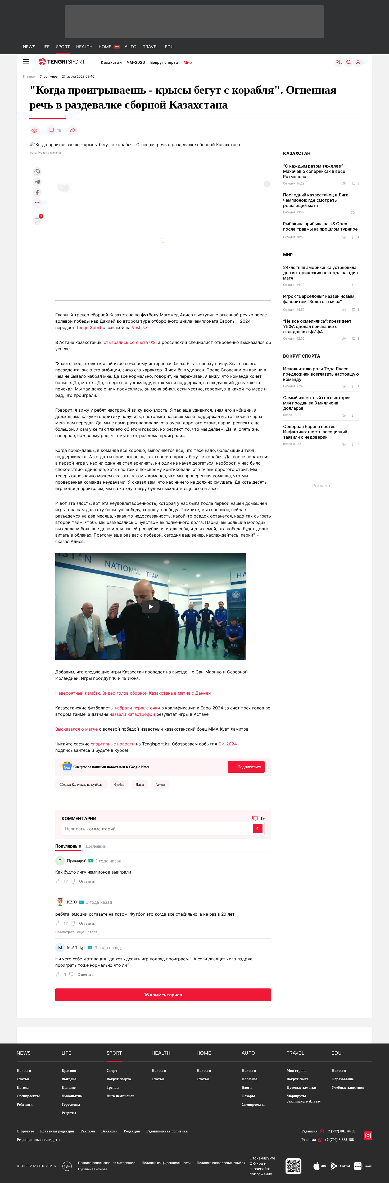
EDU (169, 46)
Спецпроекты (28, 1096)
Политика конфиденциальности (166, 1163)
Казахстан (111, 62)
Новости (24, 1071)
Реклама (87, 1131)
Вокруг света (298, 1079)
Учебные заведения (348, 1088)
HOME (105, 46)
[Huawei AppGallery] (363, 1166)
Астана (160, 784)
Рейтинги (25, 1104)
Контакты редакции (57, 1131)
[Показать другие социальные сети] (37, 203)
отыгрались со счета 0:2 (130, 342)
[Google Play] (340, 1166)
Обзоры (248, 1096)
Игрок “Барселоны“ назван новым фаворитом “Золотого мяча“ (318, 299)
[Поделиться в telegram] (37, 182)
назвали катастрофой (132, 714)
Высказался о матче (76, 729)
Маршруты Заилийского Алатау (304, 1098)
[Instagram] (368, 1135)
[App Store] (319, 1166)
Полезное (249, 1079)
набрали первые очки (137, 707)
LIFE (46, 46)
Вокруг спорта (164, 62)
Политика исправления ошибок (221, 1163)
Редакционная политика (167, 1131)
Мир (188, 62)
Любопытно (72, 1096)
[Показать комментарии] (51, 130)
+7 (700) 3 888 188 (339, 1140)
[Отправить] (258, 828)
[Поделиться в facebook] (37, 193)
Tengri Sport (88, 327)
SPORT (63, 46)
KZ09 (72, 902)
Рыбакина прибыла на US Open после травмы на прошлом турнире (320, 226)
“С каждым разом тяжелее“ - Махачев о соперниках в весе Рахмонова (314, 171)
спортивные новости (113, 743)
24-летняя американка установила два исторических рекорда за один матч (320, 273)
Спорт (112, 1071)
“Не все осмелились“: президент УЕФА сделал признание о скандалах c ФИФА (317, 326)
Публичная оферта (92, 1169)
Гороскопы (71, 1104)
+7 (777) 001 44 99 (340, 1131)
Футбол (119, 784)
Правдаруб (76, 860)
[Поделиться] (72, 130)
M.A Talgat (76, 947)
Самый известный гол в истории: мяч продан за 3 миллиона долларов (317, 403)
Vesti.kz (139, 327)
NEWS (29, 46)
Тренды (113, 1088)
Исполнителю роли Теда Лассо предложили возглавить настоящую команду (321, 374)
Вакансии (109, 1131)
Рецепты (69, 1113)
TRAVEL (151, 46)
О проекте (25, 1131)
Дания (140, 784)
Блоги (247, 1088)
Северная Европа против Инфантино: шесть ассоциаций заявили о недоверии (315, 432)
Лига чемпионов (120, 1096)
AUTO (131, 46)
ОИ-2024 (227, 743)
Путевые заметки (301, 1088)
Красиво (69, 1071)
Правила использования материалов (106, 1163)
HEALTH (84, 46)
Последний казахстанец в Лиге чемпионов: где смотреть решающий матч (316, 200)
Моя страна (296, 1071)
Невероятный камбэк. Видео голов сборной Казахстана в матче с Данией (133, 693)
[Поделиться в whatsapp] (37, 172)
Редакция (132, 1131)
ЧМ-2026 (136, 62)
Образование (343, 1079)
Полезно (69, 1088)
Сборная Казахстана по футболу (81, 784)
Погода (23, 1088)
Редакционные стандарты (38, 1140)
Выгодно (69, 1079)
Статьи (23, 1079)
